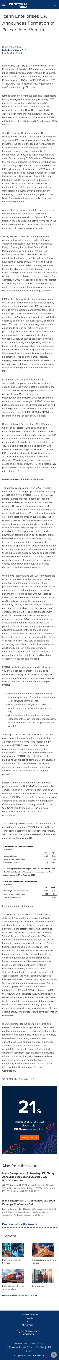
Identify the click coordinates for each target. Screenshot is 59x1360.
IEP (30, 69)
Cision (35, 1355)
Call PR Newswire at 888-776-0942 (30, 1333)
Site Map (40, 1347)
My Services (28, 1324)
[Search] (55, 4)
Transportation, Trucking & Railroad (44, 1261)
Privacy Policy (36, 1343)
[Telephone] (47, 4)
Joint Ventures (38, 1286)
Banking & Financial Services (11, 1261)
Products (29, 1318)
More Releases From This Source (18, 1224)
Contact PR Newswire (29, 1314)
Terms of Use (20, 1343)
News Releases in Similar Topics (18, 1295)
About (29, 1321)
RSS (49, 1347)
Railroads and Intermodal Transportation (13, 1288)
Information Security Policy (19, 1347)
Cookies (30, 1350)
